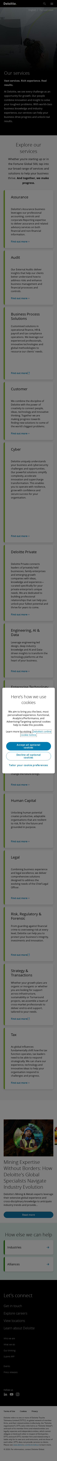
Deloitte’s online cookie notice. (36, 733)
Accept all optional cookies (28, 746)
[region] (28, 730)
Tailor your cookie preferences (28, 765)
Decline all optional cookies (28, 756)
